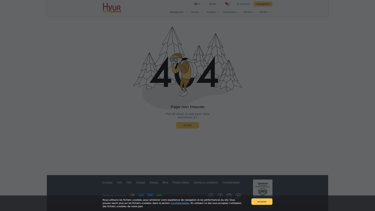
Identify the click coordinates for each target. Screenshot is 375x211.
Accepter (262, 201)
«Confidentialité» (180, 203)
